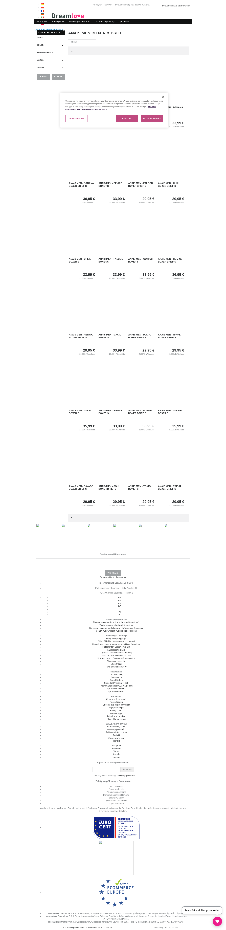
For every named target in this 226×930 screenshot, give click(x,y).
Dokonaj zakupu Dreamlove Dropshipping (116, 658)
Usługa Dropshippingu (116, 638)
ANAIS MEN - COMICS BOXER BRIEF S (170, 260)
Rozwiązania (58, 21)
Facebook (116, 748)
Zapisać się (121, 577)
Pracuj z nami (116, 710)
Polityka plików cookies (116, 732)
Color (40, 45)
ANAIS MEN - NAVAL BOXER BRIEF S (169, 336)
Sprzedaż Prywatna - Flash (116, 683)
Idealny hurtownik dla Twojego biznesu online (116, 631)
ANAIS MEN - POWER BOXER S (110, 412)
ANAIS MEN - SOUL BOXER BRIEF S (109, 487)
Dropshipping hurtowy (104, 21)
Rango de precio (45, 52)
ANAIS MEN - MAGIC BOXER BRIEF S (139, 336)
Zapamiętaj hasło (108, 577)
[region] (114, 110)
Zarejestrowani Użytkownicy (176, 6)
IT (119, 609)
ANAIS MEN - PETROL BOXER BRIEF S (81, 336)
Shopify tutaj (116, 664)
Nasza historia (116, 702)
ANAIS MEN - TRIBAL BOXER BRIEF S (170, 487)
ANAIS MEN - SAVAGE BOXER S (170, 412)
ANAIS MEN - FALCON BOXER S (110, 260)
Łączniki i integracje (116, 650)
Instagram (116, 746)
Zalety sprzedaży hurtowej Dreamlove (116, 625)
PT (119, 612)
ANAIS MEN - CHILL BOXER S (80, 260)
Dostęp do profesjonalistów (48, 29)
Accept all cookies (151, 118)
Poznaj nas (42, 21)
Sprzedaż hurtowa (116, 691)
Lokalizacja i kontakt (116, 716)
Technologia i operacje (79, 21)
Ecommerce (116, 677)
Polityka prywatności (126, 776)
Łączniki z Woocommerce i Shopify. (116, 653)
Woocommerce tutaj (116, 661)
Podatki (116, 735)
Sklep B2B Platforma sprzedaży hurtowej (116, 641)
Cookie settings (76, 118)
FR (119, 603)
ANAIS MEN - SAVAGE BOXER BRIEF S (81, 487)
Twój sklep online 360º (116, 667)
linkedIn (116, 754)
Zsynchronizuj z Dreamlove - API (116, 655)
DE (119, 606)
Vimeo (116, 751)
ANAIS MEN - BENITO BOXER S (110, 184)
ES (119, 598)
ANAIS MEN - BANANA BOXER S (170, 108)
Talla (40, 38)
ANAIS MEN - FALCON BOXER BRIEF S (140, 184)
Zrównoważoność (116, 738)
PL (119, 615)
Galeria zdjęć (116, 713)
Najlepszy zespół (116, 708)
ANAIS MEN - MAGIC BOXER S (109, 336)
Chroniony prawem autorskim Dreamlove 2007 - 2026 (87, 927)
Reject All (127, 118)
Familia (40, 67)
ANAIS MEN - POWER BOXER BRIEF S (140, 412)
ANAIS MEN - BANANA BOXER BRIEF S (81, 184)
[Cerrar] (163, 97)
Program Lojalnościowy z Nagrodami (116, 686)
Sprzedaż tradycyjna (116, 688)
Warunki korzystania (116, 727)
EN (119, 600)
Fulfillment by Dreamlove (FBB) (116, 647)
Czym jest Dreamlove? (116, 699)
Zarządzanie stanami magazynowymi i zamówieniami (116, 644)
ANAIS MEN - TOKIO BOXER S (139, 487)
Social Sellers (116, 680)
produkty (124, 21)
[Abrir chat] (217, 921)
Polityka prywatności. (116, 729)
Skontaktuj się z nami (116, 719)
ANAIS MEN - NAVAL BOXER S (80, 412)
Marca (40, 60)
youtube (116, 757)
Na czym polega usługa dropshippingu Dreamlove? (116, 622)
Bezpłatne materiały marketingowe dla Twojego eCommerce (116, 628)
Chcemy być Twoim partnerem (116, 705)
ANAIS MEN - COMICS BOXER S (140, 260)
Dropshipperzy (116, 674)
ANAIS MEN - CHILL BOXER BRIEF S (169, 184)
